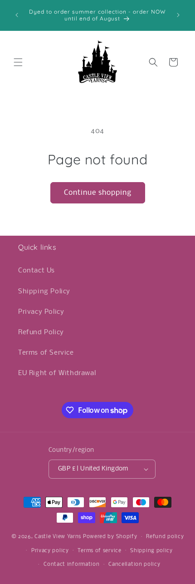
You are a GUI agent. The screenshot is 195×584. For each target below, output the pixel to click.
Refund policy (165, 536)
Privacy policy (50, 551)
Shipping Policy (44, 291)
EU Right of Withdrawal (57, 373)
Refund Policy (41, 332)
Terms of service (99, 551)
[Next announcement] (178, 15)
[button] (18, 62)
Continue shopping (98, 193)
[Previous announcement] (17, 15)
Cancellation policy (134, 564)
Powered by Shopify (110, 536)
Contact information (71, 564)
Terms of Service (46, 352)
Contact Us (36, 270)
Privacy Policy (41, 312)
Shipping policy (151, 551)
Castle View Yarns (57, 536)
